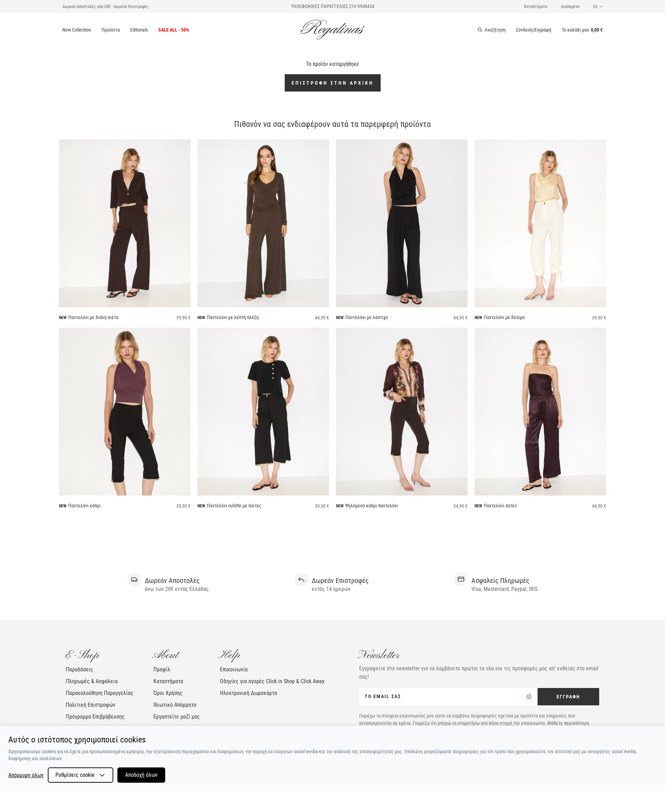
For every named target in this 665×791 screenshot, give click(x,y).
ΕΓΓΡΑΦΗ (568, 696)
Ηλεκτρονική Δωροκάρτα (248, 693)
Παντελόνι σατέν (500, 505)
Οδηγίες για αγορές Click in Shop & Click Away (272, 681)
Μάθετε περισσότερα (568, 723)
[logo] (333, 30)
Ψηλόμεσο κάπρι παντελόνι (371, 505)
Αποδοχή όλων (141, 775)
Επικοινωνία (234, 669)
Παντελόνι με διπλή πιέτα (93, 317)
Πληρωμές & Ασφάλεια (92, 681)
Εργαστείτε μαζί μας (176, 716)
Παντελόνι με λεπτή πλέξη (233, 317)
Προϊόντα (110, 30)
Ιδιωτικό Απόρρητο (174, 705)
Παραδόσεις (79, 669)
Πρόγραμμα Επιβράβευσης (95, 716)
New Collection (76, 30)
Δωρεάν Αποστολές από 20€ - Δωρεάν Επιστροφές (105, 6)
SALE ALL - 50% (173, 30)
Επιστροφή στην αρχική (333, 83)
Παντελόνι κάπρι (84, 505)
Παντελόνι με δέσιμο (504, 317)
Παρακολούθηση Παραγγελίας (99, 693)
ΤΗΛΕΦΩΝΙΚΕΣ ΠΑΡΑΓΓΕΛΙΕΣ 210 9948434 (332, 6)
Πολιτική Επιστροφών (90, 705)
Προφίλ (161, 669)
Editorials (139, 30)
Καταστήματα (535, 6)
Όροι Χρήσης (168, 693)
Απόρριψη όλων (26, 775)
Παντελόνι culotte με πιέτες (234, 505)
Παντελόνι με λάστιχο (366, 317)
